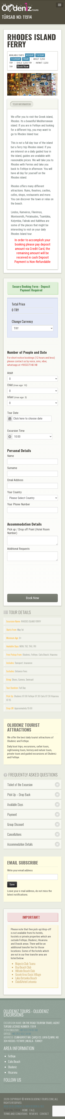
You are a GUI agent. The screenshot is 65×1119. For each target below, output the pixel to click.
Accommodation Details (20, 844)
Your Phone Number (18, 504)
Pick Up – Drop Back (18, 794)
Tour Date (12, 413)
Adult (10, 373)
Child (17, 385)
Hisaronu (12, 1072)
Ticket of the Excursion (19, 784)
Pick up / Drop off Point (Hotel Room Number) (28, 531)
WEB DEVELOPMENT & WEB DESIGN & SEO (24, 1106)
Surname (12, 468)
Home (25, 1110)
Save (12, 884)
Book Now (32, 598)
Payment (12, 814)
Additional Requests (18, 548)
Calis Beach (14, 1061)
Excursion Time (16, 430)
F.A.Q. (32, 1110)
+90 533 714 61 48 (29, 1030)
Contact (44, 1114)
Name (10, 456)
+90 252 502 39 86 (21, 1034)
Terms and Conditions (15, 1114)
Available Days (15, 804)
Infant (17, 397)
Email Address (15, 480)
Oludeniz (12, 1067)
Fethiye (12, 1056)
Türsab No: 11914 (17, 17)
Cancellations (14, 834)
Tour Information (22, 104)
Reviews (33, 1114)
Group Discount (15, 824)
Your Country (14, 492)
